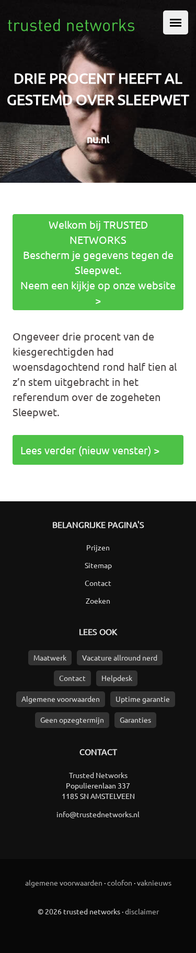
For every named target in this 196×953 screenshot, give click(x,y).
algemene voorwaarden (63, 882)
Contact (98, 582)
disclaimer (142, 911)
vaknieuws (154, 882)
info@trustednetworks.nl (98, 814)
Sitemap (98, 565)
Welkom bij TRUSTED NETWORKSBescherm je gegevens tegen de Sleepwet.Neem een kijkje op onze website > (98, 262)
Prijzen (98, 547)
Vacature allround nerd (119, 657)
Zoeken (98, 600)
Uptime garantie (143, 698)
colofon (119, 882)
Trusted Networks (98, 775)
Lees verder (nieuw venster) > (89, 449)
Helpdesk (116, 678)
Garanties (135, 719)
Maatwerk (49, 657)
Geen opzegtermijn (72, 719)
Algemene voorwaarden (60, 698)
